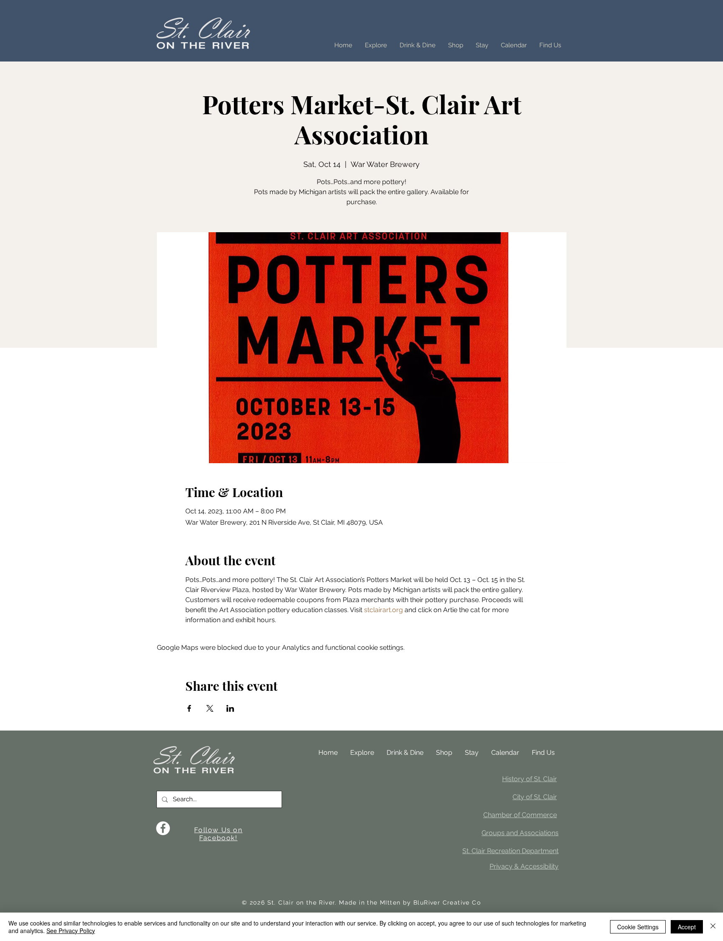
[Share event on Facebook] (189, 708)
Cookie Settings (638, 927)
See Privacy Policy (70, 930)
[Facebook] (163, 828)
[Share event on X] (210, 708)
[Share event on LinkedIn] (230, 708)
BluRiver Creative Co (447, 902)
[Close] (713, 926)
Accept (687, 927)
